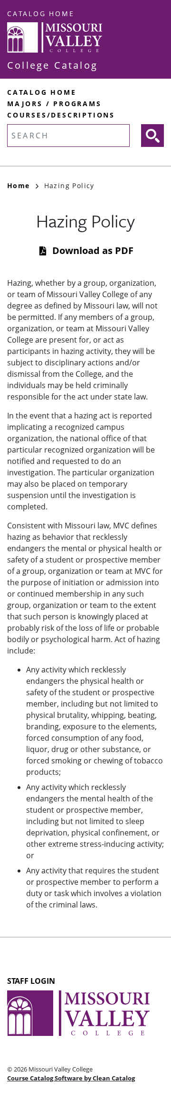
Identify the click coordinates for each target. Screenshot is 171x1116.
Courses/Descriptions (61, 114)
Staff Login (31, 981)
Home (18, 185)
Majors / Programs (54, 103)
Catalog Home (41, 13)
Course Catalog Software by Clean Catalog (71, 1078)
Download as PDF (92, 250)
